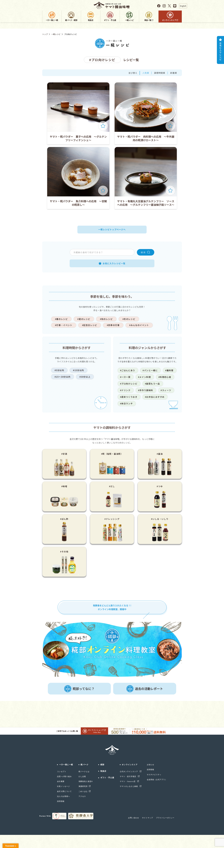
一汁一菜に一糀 (66, 765)
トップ (45, 34)
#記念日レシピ (89, 325)
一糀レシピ (55, 34)
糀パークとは (84, 771)
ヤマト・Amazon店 (128, 781)
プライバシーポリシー (165, 818)
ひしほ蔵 (82, 776)
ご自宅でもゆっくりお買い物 (67, 731)
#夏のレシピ (83, 319)
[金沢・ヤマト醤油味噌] (112, 5)
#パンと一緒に (150, 370)
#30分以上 (84, 376)
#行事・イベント (63, 325)
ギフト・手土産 (107, 778)
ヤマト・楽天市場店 (128, 776)
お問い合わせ (133, 818)
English (183, 6)
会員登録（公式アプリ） (157, 780)
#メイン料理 (144, 377)
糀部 (102, 765)
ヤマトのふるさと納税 (129, 786)
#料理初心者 (164, 377)
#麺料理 (169, 370)
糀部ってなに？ (83, 688)
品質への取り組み (64, 776)
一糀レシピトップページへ (112, 229)
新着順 (173, 72)
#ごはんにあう (127, 370)
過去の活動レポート (149, 688)
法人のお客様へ (63, 796)
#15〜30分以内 (63, 376)
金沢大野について (64, 791)
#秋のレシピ (106, 319)
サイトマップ (147, 818)
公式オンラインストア (129, 771)
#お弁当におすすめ (154, 396)
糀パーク (84, 765)
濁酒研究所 (83, 786)
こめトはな (83, 791)
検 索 (143, 252)
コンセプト (61, 771)
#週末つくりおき (128, 396)
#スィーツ (166, 390)
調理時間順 (159, 72)
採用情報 (60, 801)
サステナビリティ (154, 775)
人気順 (145, 72)
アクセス (82, 796)
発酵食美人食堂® (86, 781)
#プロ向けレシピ (128, 383)
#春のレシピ (61, 319)
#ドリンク (125, 390)
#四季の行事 (113, 325)
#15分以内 (78, 370)
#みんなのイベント (139, 325)
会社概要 (60, 781)
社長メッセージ (63, 786)
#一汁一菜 (125, 377)
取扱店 (103, 771)
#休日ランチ (126, 403)
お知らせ (150, 765)
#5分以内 (59, 370)
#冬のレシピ (128, 319)
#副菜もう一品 (152, 383)
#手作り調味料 (145, 390)
